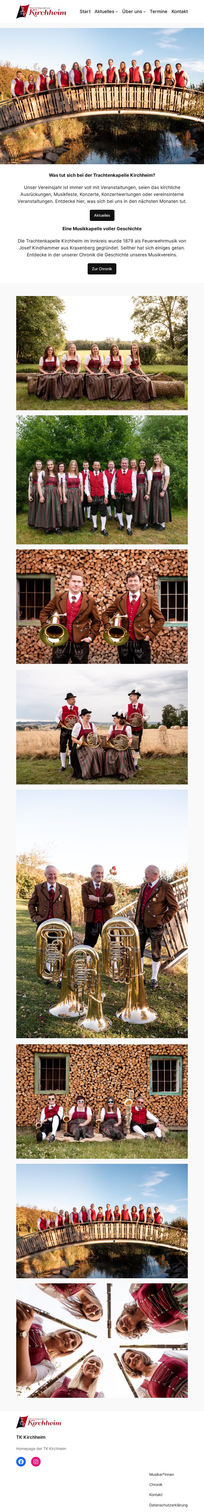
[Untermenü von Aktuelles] (116, 11)
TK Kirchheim (30, 1437)
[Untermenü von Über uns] (144, 11)
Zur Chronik (102, 268)
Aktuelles (102, 215)
